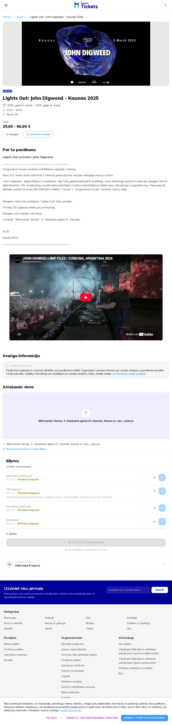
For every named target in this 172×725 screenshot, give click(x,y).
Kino (88, 617)
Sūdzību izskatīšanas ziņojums (78, 686)
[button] (86, 564)
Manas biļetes (11, 644)
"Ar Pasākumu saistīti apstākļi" (129, 373)
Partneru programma (72, 670)
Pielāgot (54, 718)
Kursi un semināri (13, 623)
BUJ (121, 673)
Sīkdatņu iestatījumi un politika (135, 668)
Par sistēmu (125, 644)
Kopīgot (12, 134)
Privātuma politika (13, 649)
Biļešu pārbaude (70, 692)
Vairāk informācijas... (71, 710)
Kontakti (8, 660)
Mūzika (21, 16)
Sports (48, 628)
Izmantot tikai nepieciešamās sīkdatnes (92, 717)
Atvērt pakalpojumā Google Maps (24, 449)
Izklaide (8, 628)
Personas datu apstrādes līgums (79, 654)
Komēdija (132, 617)
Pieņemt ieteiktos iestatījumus (144, 717)
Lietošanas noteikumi (15, 654)
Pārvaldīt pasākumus (72, 644)
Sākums (7, 16)
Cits (129, 628)
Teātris (90, 628)
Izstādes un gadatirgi (138, 623)
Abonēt (160, 589)
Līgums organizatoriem (73, 649)
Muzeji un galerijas (55, 623)
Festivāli (49, 617)
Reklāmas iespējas (71, 681)
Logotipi (65, 676)
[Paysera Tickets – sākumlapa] (86, 5)
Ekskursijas (10, 617)
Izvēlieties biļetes (38, 134)
